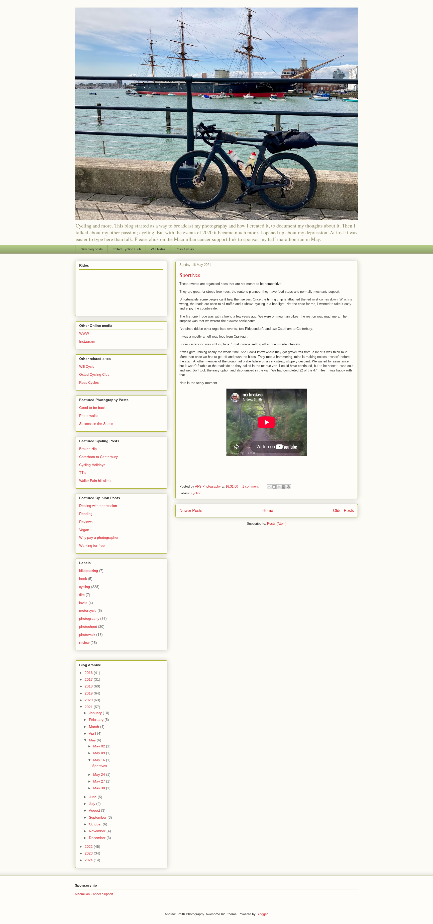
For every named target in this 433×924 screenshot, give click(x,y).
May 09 (99, 753)
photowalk (87, 635)
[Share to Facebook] (283, 486)
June (93, 797)
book (83, 579)
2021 (89, 707)
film (82, 595)
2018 (89, 686)
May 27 (99, 781)
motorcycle (87, 610)
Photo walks (88, 416)
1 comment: (251, 486)
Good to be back (92, 408)
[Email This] (269, 486)
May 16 (99, 760)
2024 (89, 860)
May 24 (99, 775)
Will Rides (158, 249)
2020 (89, 700)
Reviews (85, 522)
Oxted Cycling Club (127, 249)
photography (89, 619)
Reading (85, 514)
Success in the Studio (96, 424)
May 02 (99, 746)
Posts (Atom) (276, 523)
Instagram (87, 341)
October (96, 824)
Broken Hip (88, 449)
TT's (82, 473)
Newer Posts (190, 510)
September (98, 817)
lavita (83, 603)
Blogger (262, 914)
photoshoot (88, 627)
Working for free (92, 546)
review (84, 643)
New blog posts (91, 249)
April (93, 733)
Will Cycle (86, 366)
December (97, 838)
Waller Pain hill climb (95, 481)
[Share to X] (278, 486)
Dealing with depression (98, 506)
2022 (89, 846)
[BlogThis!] (274, 486)
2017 (89, 679)
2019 (89, 693)
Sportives (189, 274)
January (96, 713)
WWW (84, 333)
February (96, 720)
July (92, 804)
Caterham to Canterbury (98, 457)
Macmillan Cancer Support (94, 894)
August (95, 810)
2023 (89, 853)
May (93, 740)
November (97, 831)
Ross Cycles (184, 249)
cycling (196, 493)
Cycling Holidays (92, 465)
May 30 (99, 788)
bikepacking (88, 571)
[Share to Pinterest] (288, 486)
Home (267, 510)
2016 (89, 673)
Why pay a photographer (99, 537)
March (94, 727)
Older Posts (343, 510)
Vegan (84, 530)
